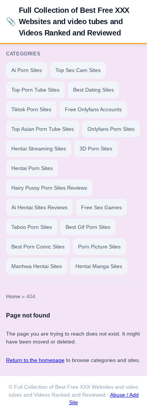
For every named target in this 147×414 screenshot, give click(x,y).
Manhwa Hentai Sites (36, 266)
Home (13, 296)
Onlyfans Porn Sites (111, 129)
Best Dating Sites (93, 90)
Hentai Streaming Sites (38, 149)
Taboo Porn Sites (31, 227)
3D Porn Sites (96, 149)
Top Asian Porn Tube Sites (42, 129)
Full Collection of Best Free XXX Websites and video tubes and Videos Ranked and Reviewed (67, 21)
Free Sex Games (101, 207)
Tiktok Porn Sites (31, 109)
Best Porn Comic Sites (37, 247)
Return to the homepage (35, 360)
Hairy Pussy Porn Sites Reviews (49, 188)
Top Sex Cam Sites (78, 70)
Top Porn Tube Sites (35, 90)
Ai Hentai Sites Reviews (39, 207)
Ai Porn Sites (26, 70)
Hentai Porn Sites (32, 168)
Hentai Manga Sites (98, 266)
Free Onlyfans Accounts (93, 109)
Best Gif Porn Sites (88, 227)
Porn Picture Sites (99, 247)
